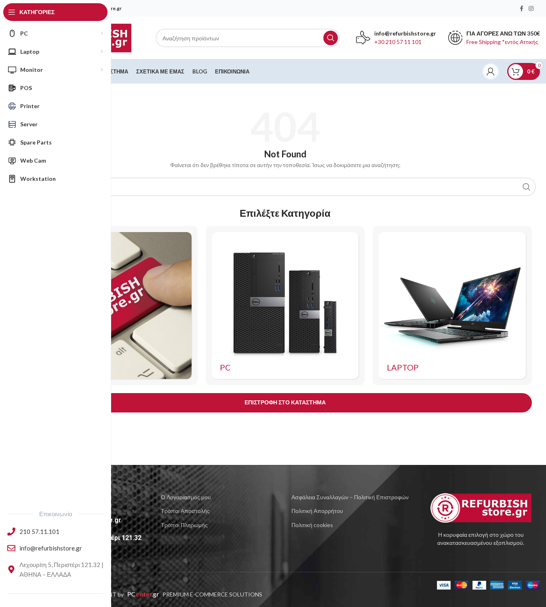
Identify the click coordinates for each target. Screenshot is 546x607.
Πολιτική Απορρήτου (317, 510)
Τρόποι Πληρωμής (184, 524)
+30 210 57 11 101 (398, 41)
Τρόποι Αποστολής (185, 510)
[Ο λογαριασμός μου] (490, 71)
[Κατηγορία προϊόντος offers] (118, 305)
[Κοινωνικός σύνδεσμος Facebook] (521, 8)
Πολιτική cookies (312, 524)
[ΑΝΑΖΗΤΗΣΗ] (330, 38)
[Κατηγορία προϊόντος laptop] (452, 305)
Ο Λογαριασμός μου (186, 497)
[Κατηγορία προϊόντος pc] (285, 305)
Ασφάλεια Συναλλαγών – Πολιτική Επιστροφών (350, 497)
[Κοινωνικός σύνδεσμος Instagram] (531, 8)
